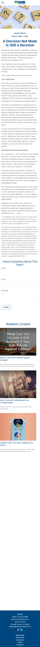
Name (3, 268)
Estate (20, 642)
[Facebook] (18, 630)
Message (4, 290)
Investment (20, 640)
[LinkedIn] (21, 630)
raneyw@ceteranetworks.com (20, 626)
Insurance (20, 645)
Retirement (20, 637)
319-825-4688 (22, 617)
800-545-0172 (24, 619)
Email (3, 279)
